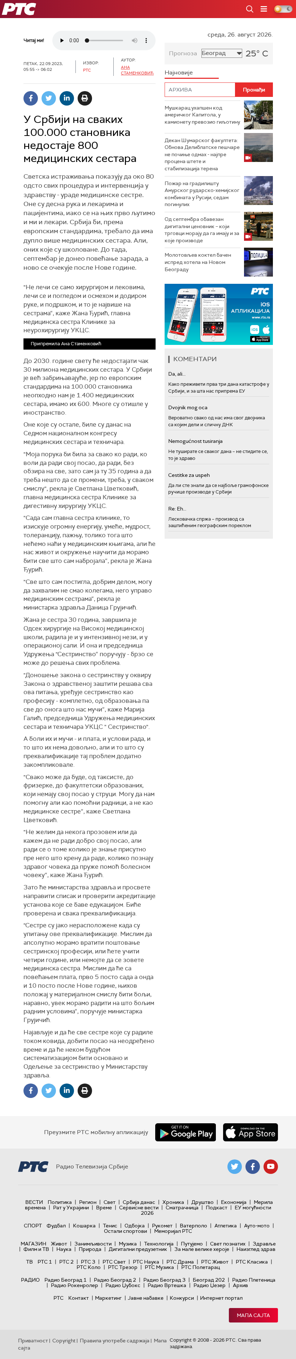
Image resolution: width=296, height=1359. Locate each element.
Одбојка (135, 1225)
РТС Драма (180, 1261)
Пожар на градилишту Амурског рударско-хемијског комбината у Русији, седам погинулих (202, 194)
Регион (87, 1202)
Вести (34, 1202)
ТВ (29, 1261)
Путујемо (192, 1243)
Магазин (33, 1243)
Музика (128, 1243)
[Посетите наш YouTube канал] (271, 1166)
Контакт (78, 1298)
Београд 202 (209, 1280)
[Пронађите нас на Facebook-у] (252, 1166)
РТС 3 (88, 1261)
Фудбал (56, 1225)
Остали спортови (125, 1231)
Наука (63, 1249)
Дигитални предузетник (138, 1249)
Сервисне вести (138, 1207)
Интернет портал (221, 1298)
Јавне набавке (146, 1298)
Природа (90, 1249)
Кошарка (84, 1225)
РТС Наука (146, 1261)
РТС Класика (252, 1261)
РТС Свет (114, 1261)
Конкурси (182, 1298)
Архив (240, 1285)
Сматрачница (182, 1207)
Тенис (110, 1225)
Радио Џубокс (122, 1285)
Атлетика (225, 1225)
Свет (110, 1202)
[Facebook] (30, 98)
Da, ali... (177, 374)
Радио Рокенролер (74, 1285)
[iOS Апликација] (219, 314)
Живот (59, 1243)
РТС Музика (159, 1267)
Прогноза (183, 53)
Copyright (63, 1340)
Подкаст (216, 1207)
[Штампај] (85, 98)
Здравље (264, 1243)
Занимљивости (93, 1243)
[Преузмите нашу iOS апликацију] (250, 1132)
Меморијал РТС (173, 1231)
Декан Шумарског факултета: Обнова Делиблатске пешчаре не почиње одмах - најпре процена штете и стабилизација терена (202, 154)
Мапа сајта (253, 1315)
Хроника (173, 1202)
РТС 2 (66, 1261)
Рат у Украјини (71, 1207)
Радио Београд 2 (115, 1280)
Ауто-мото (257, 1225)
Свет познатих (227, 1243)
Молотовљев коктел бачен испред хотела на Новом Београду (198, 262)
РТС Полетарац (200, 1267)
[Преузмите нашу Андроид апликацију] (185, 1132)
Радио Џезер (209, 1285)
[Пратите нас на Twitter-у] (234, 1166)
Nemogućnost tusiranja (195, 441)
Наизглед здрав (255, 1249)
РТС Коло (89, 1267)
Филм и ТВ (36, 1249)
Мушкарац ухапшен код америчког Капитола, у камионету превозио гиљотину (202, 114)
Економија (234, 1202)
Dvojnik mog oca (188, 407)
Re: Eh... (177, 508)
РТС (58, 1298)
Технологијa (159, 1243)
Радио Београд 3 (164, 1280)
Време (104, 1207)
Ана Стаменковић (137, 70)
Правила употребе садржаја (114, 1340)
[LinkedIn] (67, 98)
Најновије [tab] (179, 72)
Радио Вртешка (167, 1285)
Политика (60, 1202)
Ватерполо (193, 1225)
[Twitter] (49, 98)
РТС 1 (45, 1261)
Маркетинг (108, 1298)
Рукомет (162, 1225)
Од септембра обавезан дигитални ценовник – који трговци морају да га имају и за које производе (202, 230)
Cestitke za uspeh (189, 475)
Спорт (33, 1225)
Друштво (202, 1202)
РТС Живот (214, 1261)
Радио (30, 1280)
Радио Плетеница (253, 1280)
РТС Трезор (123, 1267)
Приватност (33, 1340)
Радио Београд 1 (65, 1280)
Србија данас (139, 1202)
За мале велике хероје (201, 1249)
